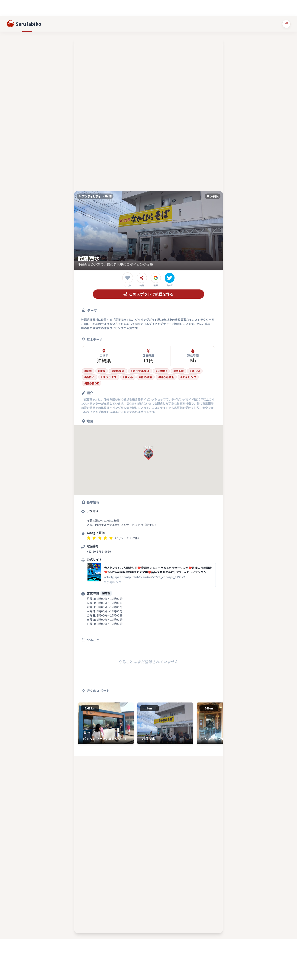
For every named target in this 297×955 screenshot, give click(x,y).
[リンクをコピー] (286, 24)
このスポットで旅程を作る (151, 294)
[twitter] (170, 278)
